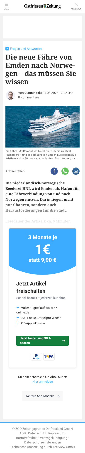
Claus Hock (32, 92)
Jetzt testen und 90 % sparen (35, 340)
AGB (22, 433)
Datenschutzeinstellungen (42, 442)
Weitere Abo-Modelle (39, 396)
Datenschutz (37, 433)
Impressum (56, 433)
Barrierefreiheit (27, 437)
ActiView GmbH (64, 447)
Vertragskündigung (53, 437)
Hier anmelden (42, 381)
